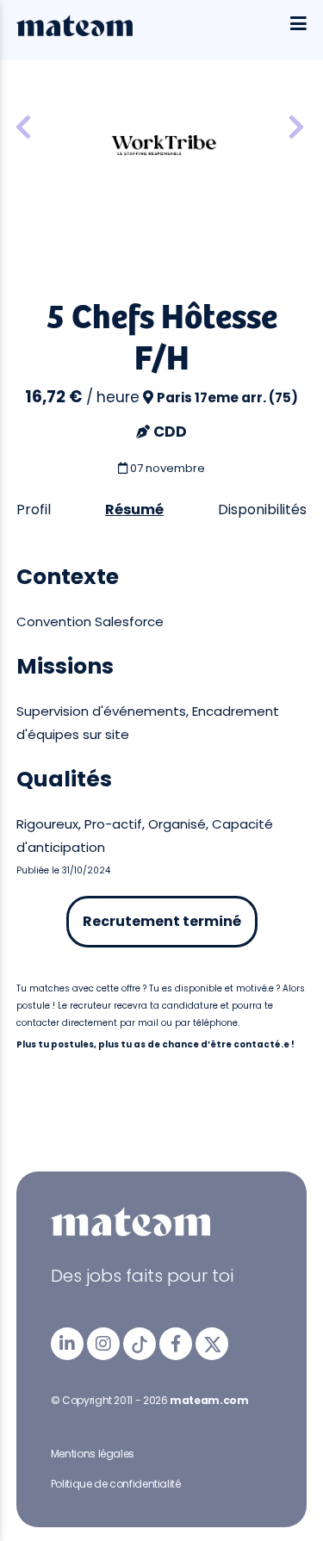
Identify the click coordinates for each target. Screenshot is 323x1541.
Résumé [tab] (134, 509)
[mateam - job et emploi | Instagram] (103, 1343)
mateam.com (209, 1400)
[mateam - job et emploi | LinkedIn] (67, 1343)
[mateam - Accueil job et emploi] (74, 32)
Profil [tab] (33, 509)
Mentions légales (92, 1453)
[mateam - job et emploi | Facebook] (175, 1343)
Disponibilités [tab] (262, 509)
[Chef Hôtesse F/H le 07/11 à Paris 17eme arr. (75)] (23, 128)
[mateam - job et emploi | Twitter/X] (212, 1343)
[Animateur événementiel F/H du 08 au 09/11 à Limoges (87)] (296, 128)
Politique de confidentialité (116, 1483)
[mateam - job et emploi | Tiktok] (139, 1343)
